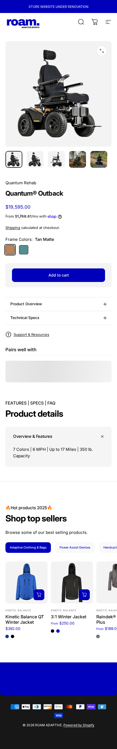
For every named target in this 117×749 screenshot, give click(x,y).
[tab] (28, 547)
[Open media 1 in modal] (101, 50)
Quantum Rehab (20, 182)
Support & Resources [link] (31, 334)
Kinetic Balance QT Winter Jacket (24, 619)
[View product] (38, 594)
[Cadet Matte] (23, 249)
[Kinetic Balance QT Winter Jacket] (26, 582)
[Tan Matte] (10, 249)
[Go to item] (13, 159)
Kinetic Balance (18, 610)
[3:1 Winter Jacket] (72, 582)
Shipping (12, 227)
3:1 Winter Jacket (68, 616)
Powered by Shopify (78, 725)
